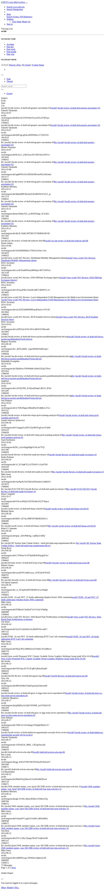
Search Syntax (13, 17)
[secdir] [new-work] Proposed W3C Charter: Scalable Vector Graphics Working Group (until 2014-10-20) (50, 657)
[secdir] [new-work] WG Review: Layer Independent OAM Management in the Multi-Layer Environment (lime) (49, 300)
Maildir (10, 887)
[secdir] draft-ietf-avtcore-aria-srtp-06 (49, 752)
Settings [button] (10, 19)
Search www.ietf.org (15, 7)
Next (13, 868)
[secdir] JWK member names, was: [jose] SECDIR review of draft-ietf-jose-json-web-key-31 (50, 787)
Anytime (10, 44)
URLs (16, 887)
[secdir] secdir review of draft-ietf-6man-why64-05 (67, 509)
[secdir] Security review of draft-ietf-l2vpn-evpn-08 (67, 563)
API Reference (25, 17)
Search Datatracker (15, 9)
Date (9, 79)
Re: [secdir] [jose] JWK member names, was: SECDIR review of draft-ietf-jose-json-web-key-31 (50, 827)
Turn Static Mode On (21, 21)
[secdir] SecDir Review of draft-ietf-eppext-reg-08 (66, 676)
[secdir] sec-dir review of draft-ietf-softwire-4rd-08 (66, 241)
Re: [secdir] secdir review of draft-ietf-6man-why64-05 (72, 526)
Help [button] (9, 14)
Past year (10, 54)
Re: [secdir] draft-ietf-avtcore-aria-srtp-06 (54, 769)
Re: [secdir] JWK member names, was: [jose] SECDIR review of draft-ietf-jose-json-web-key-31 (50, 807)
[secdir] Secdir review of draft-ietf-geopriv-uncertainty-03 (75, 108)
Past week (11, 49)
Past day (10, 47)
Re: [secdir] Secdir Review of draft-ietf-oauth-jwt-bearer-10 (78, 472)
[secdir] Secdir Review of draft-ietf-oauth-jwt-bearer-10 (73, 454)
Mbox (3, 887)
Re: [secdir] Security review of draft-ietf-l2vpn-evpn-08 (73, 580)
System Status (38, 65)
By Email (26, 65)
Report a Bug (15, 65)
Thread (10, 81)
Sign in (10, 24)
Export (9, 93)
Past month (11, 52)
